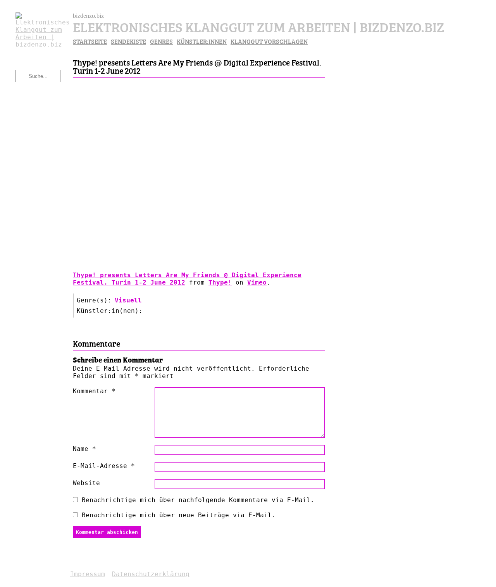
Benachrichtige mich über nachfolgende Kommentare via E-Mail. (198, 500)
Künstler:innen (202, 41)
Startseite (90, 41)
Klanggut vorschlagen (269, 41)
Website (86, 483)
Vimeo (257, 282)
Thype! (220, 282)
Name (84, 448)
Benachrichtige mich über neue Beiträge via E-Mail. (179, 515)
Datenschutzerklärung (150, 574)
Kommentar (94, 391)
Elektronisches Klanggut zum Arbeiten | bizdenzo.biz (258, 26)
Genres (161, 41)
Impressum (87, 574)
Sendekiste (128, 41)
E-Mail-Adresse (104, 466)
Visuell (128, 300)
